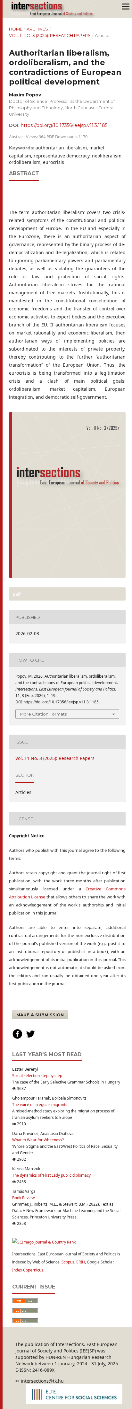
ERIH (80, 1262)
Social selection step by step (37, 1075)
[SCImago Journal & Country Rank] (44, 1242)
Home (15, 28)
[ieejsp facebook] (17, 1037)
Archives (37, 28)
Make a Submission (40, 1014)
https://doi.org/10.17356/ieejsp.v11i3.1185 (64, 125)
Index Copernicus (27, 1270)
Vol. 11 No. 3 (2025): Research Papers (50, 35)
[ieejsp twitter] (30, 1037)
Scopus (68, 1262)
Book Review (23, 1197)
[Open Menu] (125, 6)
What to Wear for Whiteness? (38, 1140)
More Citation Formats (43, 714)
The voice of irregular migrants (39, 1104)
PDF (16, 594)
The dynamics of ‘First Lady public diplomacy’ (51, 1175)
